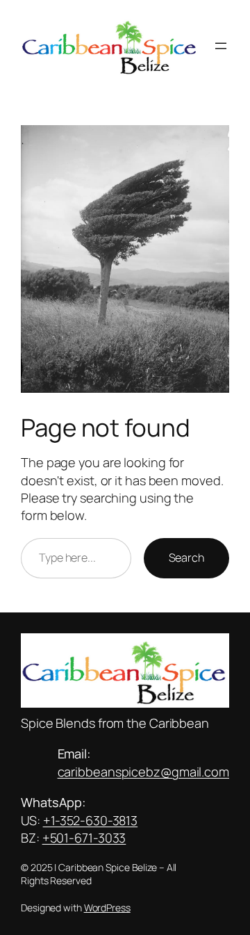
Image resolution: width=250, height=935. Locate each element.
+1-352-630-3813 (90, 820)
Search (186, 557)
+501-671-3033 (84, 837)
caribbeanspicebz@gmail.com (143, 771)
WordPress (107, 907)
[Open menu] (220, 46)
